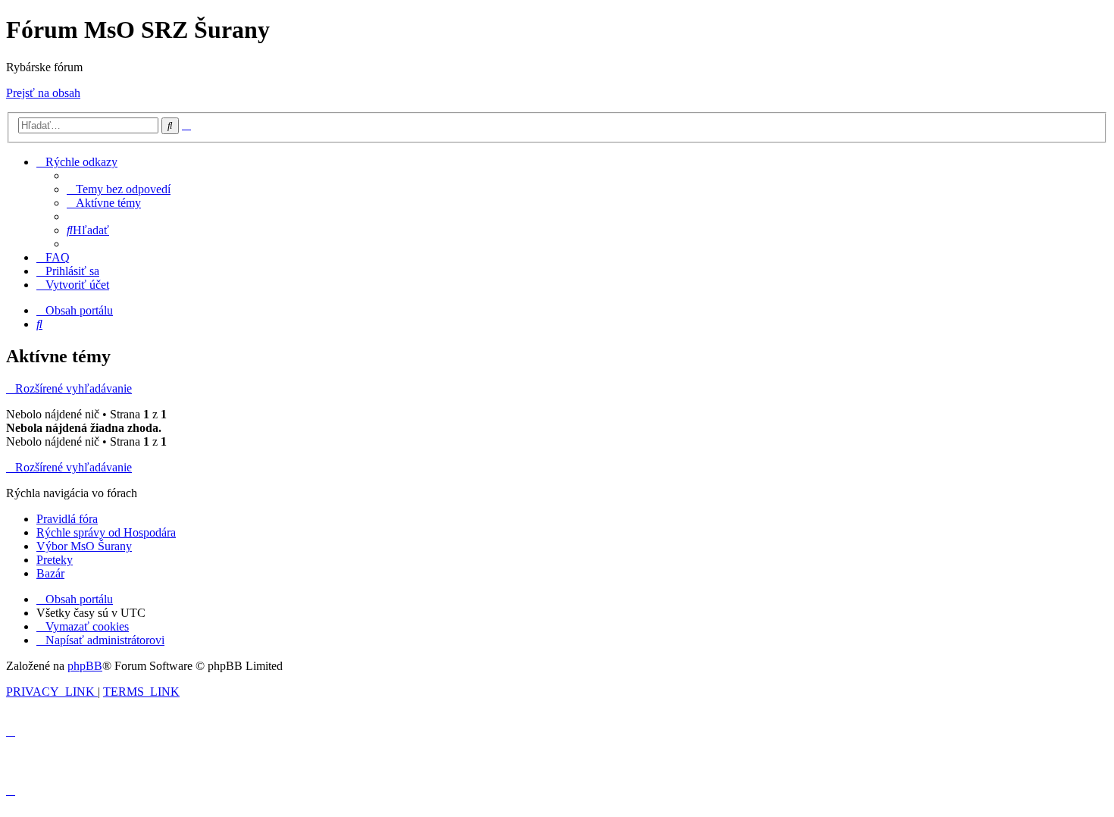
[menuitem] (119, 189)
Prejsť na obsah (43, 92)
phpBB (84, 665)
